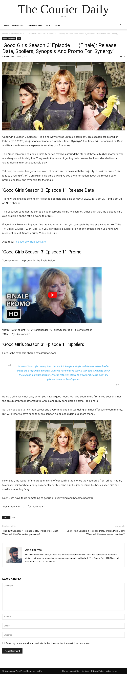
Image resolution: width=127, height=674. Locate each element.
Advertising (111, 671)
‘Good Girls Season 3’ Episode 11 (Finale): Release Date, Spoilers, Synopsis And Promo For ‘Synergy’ (59, 48)
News (6, 25)
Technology (18, 25)
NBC (14, 517)
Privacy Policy (97, 671)
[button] (121, 25)
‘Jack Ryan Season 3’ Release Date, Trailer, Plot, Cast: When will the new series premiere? (95, 532)
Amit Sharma (8, 56)
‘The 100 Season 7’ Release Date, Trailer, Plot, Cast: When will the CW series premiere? (30, 532)
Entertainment (35, 25)
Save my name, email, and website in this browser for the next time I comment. (48, 643)
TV (19, 38)
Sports (49, 25)
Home (5, 33)
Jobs (57, 25)
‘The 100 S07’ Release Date (30, 241)
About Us (74, 671)
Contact (85, 671)
